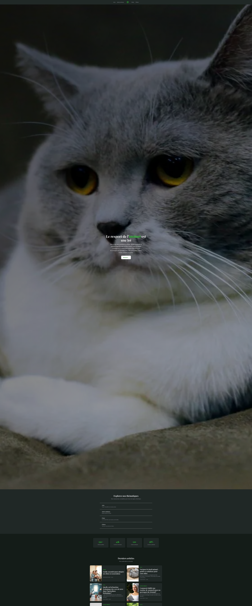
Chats (132, 2)
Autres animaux (120, 2)
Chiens (137, 2)
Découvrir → (126, 257)
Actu (114, 2)
